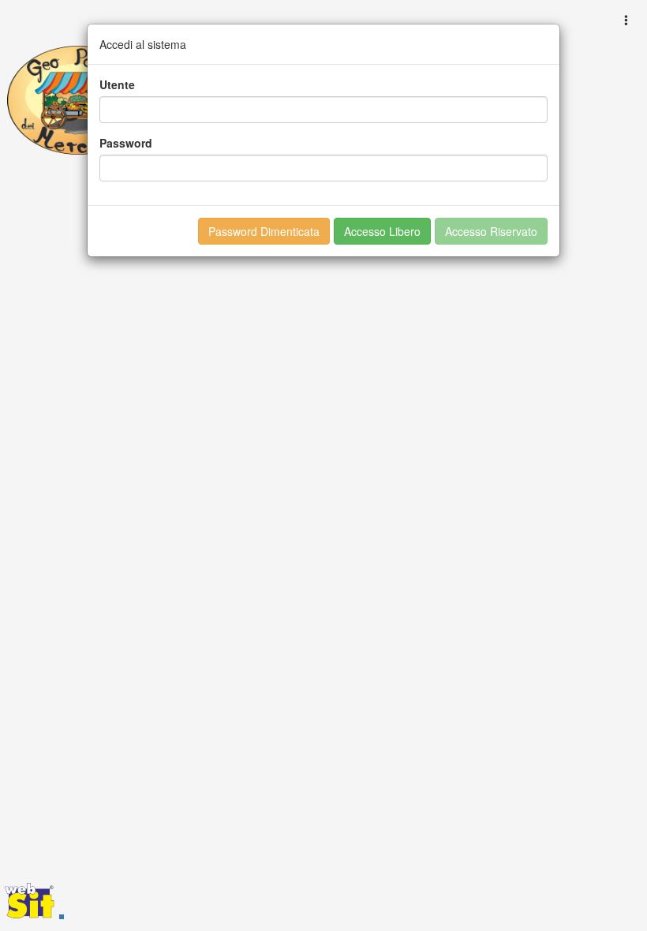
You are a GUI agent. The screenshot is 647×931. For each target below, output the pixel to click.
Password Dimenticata (264, 231)
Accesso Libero (382, 231)
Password (125, 143)
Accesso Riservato (491, 231)
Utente (117, 84)
